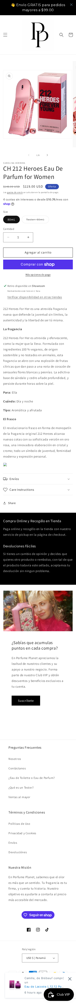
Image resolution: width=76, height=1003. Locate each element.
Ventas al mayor (19, 797)
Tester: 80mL (37, 220)
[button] (5, 35)
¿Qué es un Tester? (21, 787)
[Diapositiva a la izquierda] (28, 155)
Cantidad (8, 229)
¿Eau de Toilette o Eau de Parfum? (31, 778)
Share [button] (12, 503)
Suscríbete (26, 701)
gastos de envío (15, 192)
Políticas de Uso (19, 824)
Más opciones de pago (38, 274)
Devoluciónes (17, 852)
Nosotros (14, 759)
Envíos (12, 843)
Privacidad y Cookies (22, 833)
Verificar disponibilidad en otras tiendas (34, 297)
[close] (71, 4)
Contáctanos (17, 768)
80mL (11, 219)
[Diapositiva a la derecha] (47, 155)
